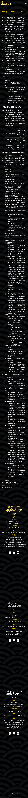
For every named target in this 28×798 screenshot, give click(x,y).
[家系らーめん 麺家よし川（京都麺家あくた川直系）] (6, 3)
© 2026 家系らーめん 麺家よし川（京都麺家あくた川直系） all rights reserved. (14, 791)
